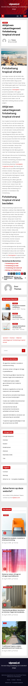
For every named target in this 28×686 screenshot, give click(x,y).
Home (8, 680)
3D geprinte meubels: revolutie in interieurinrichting (19, 307)
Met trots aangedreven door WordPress (12, 675)
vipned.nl (14, 4)
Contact (5, 472)
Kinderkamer (7, 447)
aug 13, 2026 (7, 651)
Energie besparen (8, 436)
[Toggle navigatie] (17, 16)
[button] (21, 16)
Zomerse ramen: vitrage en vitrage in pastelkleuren (11, 575)
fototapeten (12, 255)
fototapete (15, 90)
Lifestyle (5, 451)
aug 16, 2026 (7, 615)
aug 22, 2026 (16, 309)
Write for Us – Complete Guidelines (13, 479)
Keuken (5, 444)
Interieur (5, 22)
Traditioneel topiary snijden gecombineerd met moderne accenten (12, 383)
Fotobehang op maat (11, 263)
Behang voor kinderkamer (13, 270)
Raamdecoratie (7, 455)
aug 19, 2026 (7, 579)
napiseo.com (16, 498)
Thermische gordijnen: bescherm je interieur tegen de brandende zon (13, 612)
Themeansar (17, 676)
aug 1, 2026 (15, 329)
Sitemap (5, 475)
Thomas (13, 40)
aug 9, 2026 (15, 319)
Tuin (4, 458)
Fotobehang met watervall (13, 268)
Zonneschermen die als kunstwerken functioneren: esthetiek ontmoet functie (11, 409)
